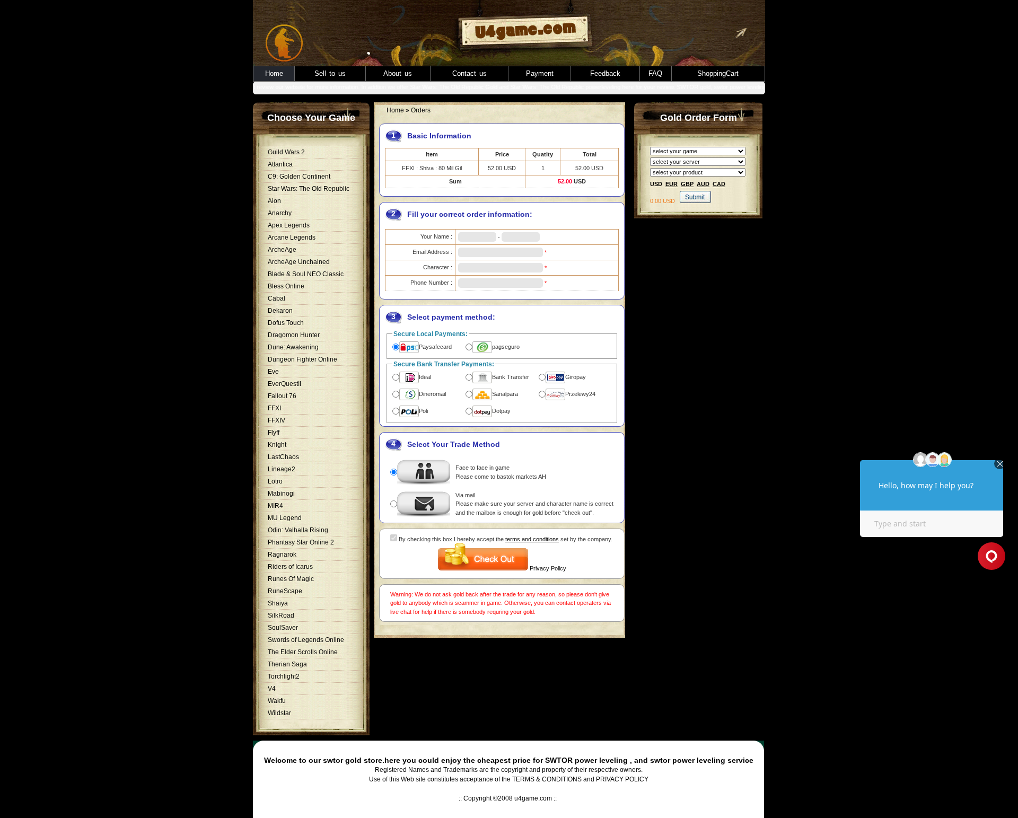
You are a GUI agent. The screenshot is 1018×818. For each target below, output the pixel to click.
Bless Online (286, 286)
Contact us (469, 73)
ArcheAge (282, 249)
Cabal (276, 298)
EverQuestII (284, 384)
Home (274, 73)
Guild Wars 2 (286, 152)
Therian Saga (287, 664)
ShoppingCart (718, 73)
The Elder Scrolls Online (303, 652)
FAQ (655, 73)
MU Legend (285, 518)
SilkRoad (281, 615)
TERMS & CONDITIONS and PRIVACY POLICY (580, 779)
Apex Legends (289, 225)
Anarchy (280, 213)
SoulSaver (283, 627)
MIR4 (275, 505)
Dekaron (280, 310)
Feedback (605, 73)
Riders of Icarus (290, 566)
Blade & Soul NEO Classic (306, 274)
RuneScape (285, 591)
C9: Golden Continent (299, 176)
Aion (274, 201)
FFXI (274, 408)
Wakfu (277, 701)
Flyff (273, 432)
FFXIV (276, 420)
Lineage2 (281, 469)
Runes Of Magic (291, 579)
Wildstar (279, 713)
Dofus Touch (286, 323)
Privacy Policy (548, 568)
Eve (273, 371)
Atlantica (280, 164)
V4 (272, 688)
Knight (277, 444)
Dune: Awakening (293, 347)
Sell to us (330, 73)
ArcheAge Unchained (299, 262)
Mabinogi (281, 493)
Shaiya (278, 603)
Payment (540, 73)
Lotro (275, 481)
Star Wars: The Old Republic (308, 188)
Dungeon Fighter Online (302, 359)
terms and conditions (532, 539)
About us (397, 73)
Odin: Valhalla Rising (298, 530)
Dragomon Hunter (294, 335)
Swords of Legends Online (306, 640)
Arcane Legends (291, 237)
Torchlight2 (284, 676)
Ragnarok (282, 554)
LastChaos (283, 457)
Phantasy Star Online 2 (301, 542)
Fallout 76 (282, 396)
